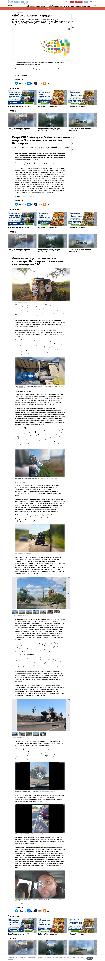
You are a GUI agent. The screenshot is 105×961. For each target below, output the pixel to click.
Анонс (13, 12)
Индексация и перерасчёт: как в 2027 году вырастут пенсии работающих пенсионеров (52, 9)
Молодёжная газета (28, 196)
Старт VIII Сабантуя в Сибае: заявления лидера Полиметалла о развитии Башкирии (35, 5)
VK (72, 1)
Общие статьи (16, 134)
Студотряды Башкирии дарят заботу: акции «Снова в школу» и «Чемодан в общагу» (58, 5)
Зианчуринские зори (18, 1)
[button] (69, 593)
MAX (86, 1)
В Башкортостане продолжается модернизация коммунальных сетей (80, 5)
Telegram (79, 1)
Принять (90, 958)
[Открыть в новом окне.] (20, 83)
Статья (10, 5)
